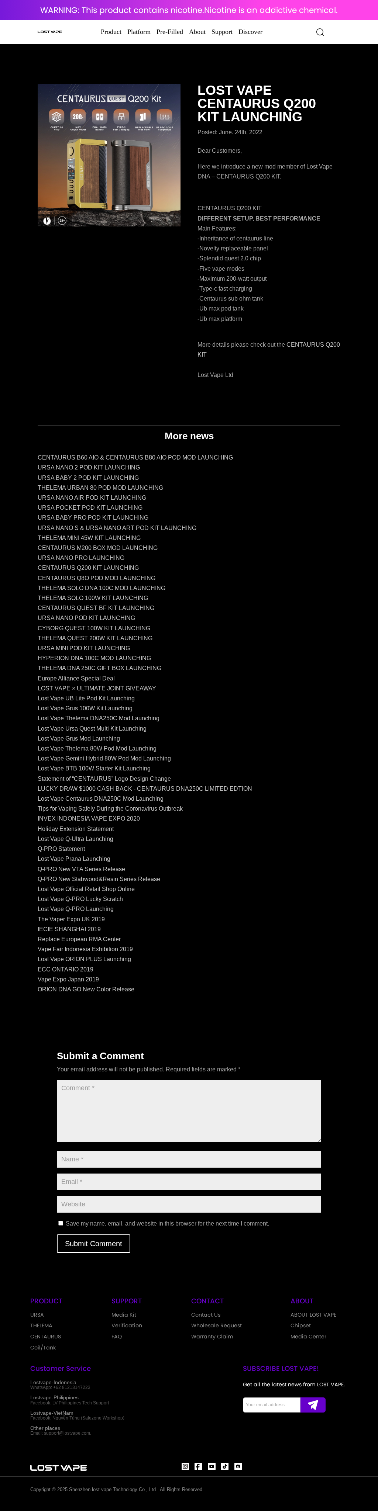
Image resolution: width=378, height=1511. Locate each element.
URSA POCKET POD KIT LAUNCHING (90, 508)
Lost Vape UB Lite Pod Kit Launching (86, 698)
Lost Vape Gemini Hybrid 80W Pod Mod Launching (104, 758)
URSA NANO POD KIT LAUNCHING (86, 618)
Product (111, 31)
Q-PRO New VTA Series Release (81, 869)
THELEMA (41, 1325)
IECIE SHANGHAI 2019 (69, 929)
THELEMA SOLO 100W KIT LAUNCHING (93, 598)
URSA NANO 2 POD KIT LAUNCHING (89, 467)
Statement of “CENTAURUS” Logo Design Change (104, 779)
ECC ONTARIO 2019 (65, 969)
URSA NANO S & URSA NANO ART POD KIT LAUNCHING (117, 528)
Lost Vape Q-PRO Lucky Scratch (80, 899)
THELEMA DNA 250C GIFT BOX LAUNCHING (99, 668)
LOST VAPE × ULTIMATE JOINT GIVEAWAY (97, 688)
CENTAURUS (45, 1336)
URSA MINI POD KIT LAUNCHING (84, 648)
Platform (139, 31)
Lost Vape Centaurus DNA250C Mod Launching (101, 799)
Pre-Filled (170, 31)
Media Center (308, 1336)
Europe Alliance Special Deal (76, 678)
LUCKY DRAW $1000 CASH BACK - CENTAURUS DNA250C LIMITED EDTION (145, 789)
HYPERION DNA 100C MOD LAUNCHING (94, 658)
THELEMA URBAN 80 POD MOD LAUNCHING (100, 488)
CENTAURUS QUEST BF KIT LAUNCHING (96, 608)
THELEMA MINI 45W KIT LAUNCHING (89, 538)
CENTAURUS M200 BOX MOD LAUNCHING (98, 548)
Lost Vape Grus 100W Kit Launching (85, 708)
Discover (250, 31)
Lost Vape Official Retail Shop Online (86, 889)
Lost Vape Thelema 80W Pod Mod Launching (97, 748)
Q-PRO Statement (61, 849)
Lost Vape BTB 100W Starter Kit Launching (94, 768)
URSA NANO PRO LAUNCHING (81, 558)
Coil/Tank (43, 1347)
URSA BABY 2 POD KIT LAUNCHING (88, 478)
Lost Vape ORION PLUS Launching (84, 959)
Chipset (301, 1325)
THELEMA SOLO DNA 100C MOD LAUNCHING (101, 588)
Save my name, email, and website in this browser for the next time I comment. (167, 1223)
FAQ (116, 1336)
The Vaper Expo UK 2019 (71, 919)
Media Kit (123, 1314)
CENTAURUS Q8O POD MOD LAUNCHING (96, 578)
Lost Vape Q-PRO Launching (76, 909)
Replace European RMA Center (79, 939)
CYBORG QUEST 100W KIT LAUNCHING (94, 628)
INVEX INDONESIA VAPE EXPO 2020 (89, 818)
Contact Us (205, 1314)
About (197, 31)
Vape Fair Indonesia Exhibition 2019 (85, 949)
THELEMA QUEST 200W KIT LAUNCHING (95, 638)
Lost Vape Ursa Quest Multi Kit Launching (92, 728)
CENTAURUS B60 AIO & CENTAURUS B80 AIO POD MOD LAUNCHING (135, 457)
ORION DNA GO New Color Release (86, 989)
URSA (37, 1314)
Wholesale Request (216, 1325)
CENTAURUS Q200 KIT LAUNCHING (88, 568)
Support (222, 31)
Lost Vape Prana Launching (74, 859)
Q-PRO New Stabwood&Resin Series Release (99, 879)
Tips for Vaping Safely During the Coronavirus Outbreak (110, 808)
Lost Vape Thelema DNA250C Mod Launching (98, 718)
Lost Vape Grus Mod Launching (79, 738)
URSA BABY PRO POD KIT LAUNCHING (93, 517)
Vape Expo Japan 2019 (68, 979)
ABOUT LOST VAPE (313, 1314)
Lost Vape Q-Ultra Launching (75, 839)
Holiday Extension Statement (76, 829)
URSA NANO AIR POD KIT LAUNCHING (92, 498)
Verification (126, 1325)
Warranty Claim (212, 1336)
